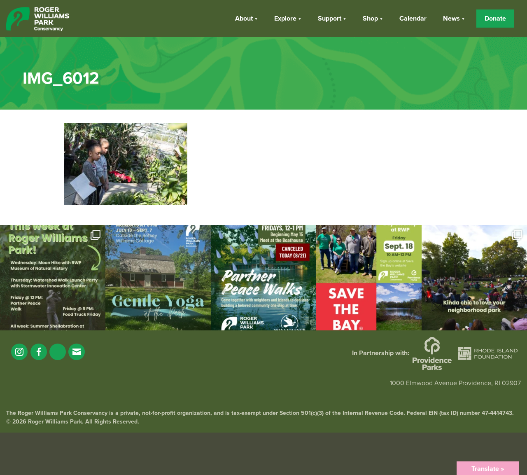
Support (329, 18)
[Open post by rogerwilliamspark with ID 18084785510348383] (52, 277)
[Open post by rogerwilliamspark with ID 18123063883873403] (263, 277)
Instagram (19, 352)
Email (76, 352)
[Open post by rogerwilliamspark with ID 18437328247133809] (474, 277)
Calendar (413, 18)
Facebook (38, 352)
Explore (285, 18)
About (244, 18)
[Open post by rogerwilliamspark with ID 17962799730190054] (158, 277)
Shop (370, 18)
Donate (495, 18)
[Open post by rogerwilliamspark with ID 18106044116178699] (369, 277)
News (451, 18)
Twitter (57, 352)
